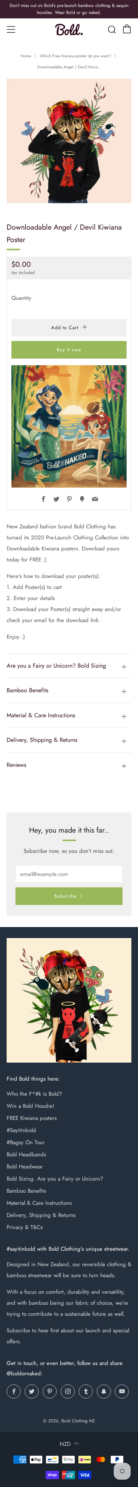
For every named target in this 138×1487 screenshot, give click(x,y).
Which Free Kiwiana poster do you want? (75, 56)
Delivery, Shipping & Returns (41, 1215)
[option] (69, 141)
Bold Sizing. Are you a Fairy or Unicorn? (55, 1179)
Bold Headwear (25, 1167)
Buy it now (69, 349)
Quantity (21, 298)
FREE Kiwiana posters (32, 1118)
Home (26, 56)
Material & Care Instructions (39, 1203)
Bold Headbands (26, 1154)
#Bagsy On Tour (26, 1142)
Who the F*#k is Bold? (34, 1094)
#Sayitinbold (21, 1130)
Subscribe (65, 895)
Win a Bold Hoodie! (30, 1106)
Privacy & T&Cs (25, 1227)
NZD (65, 1444)
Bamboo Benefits (26, 1191)
